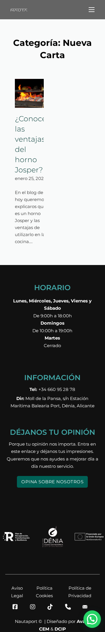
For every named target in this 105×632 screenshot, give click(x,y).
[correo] (87, 607)
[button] (92, 619)
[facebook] (17, 607)
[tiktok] (52, 607)
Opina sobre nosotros (52, 481)
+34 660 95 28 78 (52, 389)
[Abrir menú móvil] (91, 9)
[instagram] (35, 607)
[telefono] (70, 607)
